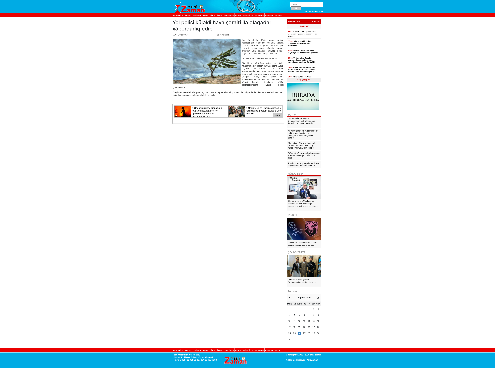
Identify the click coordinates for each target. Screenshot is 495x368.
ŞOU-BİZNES (229, 15)
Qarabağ (269, 15)
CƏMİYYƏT (197, 15)
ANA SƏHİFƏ (178, 15)
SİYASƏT (188, 15)
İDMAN (219, 15)
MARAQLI (278, 15)
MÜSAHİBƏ (259, 15)
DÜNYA (213, 15)
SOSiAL (205, 15)
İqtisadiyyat (248, 15)
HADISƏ (238, 15)
